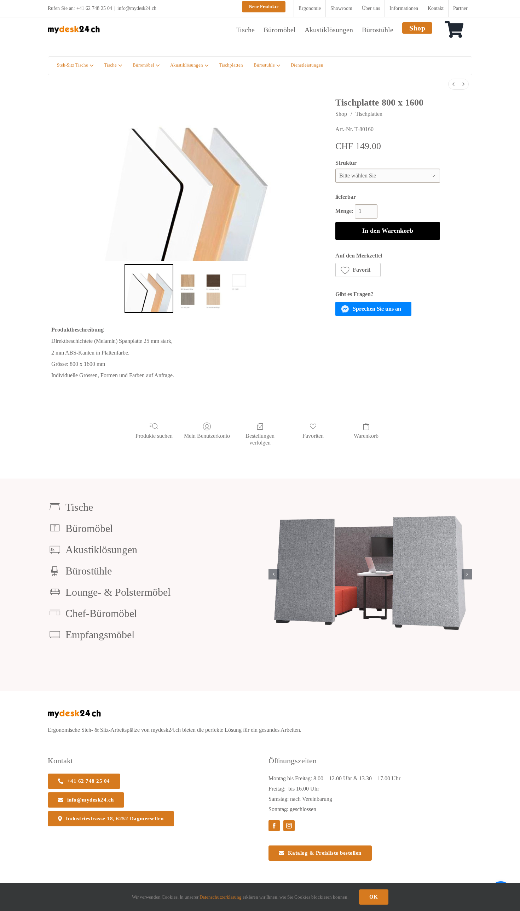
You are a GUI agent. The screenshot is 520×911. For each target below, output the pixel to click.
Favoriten (313, 436)
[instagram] (289, 825)
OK (373, 897)
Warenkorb (366, 436)
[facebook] (274, 825)
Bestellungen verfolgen (260, 439)
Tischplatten (369, 114)
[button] (358, 270)
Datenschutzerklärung (221, 897)
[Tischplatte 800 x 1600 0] (149, 288)
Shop (341, 114)
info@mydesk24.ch (136, 8)
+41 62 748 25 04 (94, 8)
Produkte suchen (154, 436)
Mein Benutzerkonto (207, 436)
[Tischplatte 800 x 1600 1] (213, 288)
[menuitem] (453, 84)
